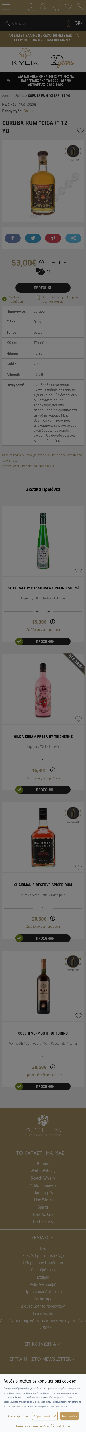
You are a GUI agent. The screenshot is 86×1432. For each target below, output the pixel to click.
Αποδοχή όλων (69, 1416)
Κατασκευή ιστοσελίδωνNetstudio (43, 1426)
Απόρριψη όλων (18, 1416)
